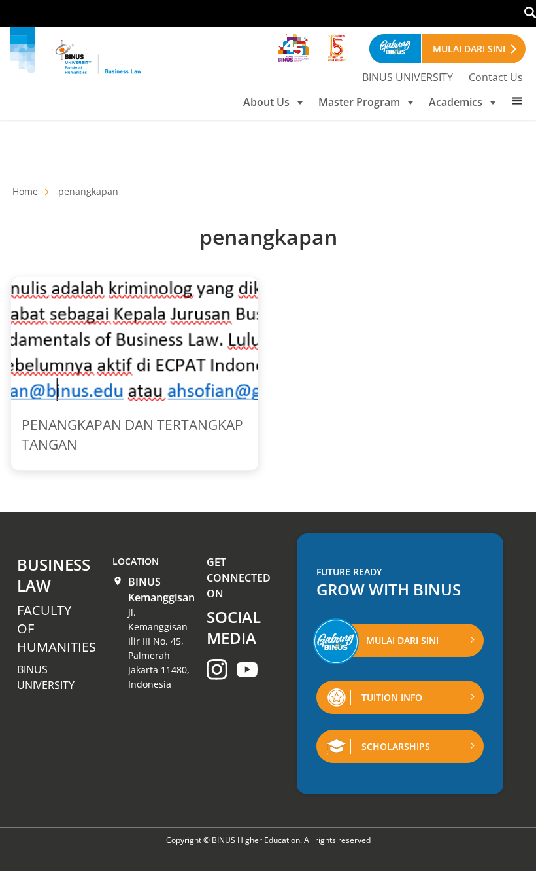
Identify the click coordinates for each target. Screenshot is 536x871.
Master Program (359, 102)
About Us (266, 102)
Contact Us (496, 77)
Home (25, 191)
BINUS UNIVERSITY (407, 77)
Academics (455, 102)
